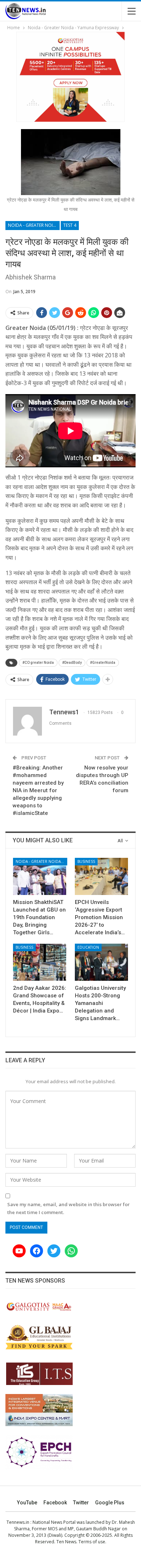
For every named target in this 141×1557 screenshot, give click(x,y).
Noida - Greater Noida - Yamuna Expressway (34, 225)
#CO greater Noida (38, 663)
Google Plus (109, 1502)
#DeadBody (72, 663)
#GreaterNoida (102, 663)
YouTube (27, 1502)
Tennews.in (18, 1522)
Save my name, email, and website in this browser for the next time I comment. (68, 1208)
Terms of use (91, 1542)
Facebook (55, 1502)
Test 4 (69, 225)
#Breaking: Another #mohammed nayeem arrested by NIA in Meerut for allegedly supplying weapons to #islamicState (38, 790)
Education (88, 947)
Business (86, 861)
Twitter (81, 1502)
